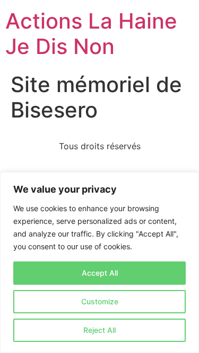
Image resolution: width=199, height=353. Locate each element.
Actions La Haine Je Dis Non (91, 33)
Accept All (100, 272)
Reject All (99, 329)
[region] (99, 262)
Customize (99, 301)
